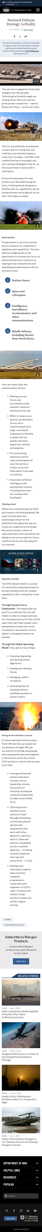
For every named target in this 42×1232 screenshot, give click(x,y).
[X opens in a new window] (7, 1211)
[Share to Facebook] (15, 37)
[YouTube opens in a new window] (35, 1211)
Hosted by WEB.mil (21, 1229)
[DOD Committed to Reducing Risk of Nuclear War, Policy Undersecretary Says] (21, 999)
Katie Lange (28, 29)
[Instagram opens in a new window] (21, 1211)
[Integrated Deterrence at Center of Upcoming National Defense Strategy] (21, 1041)
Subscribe (21, 961)
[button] (38, 10)
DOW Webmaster (32, 51)
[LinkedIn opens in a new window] (28, 1211)
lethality (8, 919)
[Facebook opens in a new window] (14, 1211)
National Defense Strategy (14, 925)
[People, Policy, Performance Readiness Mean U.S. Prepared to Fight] (21, 1084)
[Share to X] (20, 37)
